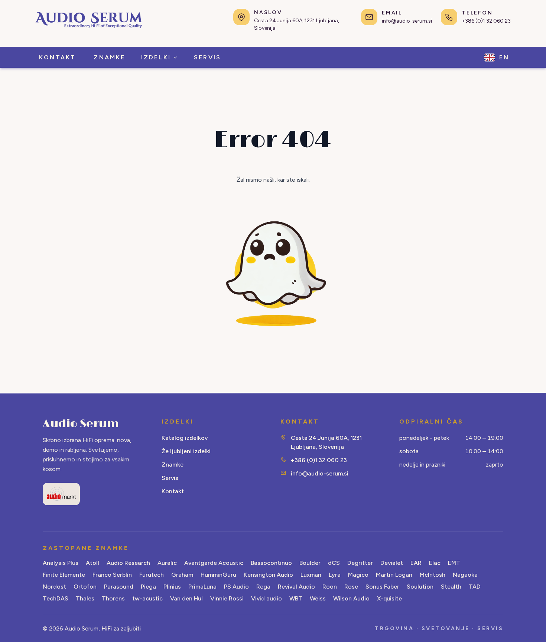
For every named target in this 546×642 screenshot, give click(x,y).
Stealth (451, 586)
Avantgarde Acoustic (213, 562)
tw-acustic (147, 598)
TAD (475, 586)
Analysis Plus (60, 562)
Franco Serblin (112, 574)
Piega (148, 586)
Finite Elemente (64, 574)
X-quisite (389, 598)
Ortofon (85, 586)
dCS (334, 562)
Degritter (360, 562)
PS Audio (236, 586)
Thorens (113, 598)
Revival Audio (296, 586)
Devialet (391, 562)
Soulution (420, 586)
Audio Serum (81, 424)
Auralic (167, 562)
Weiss (318, 598)
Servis (170, 477)
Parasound (118, 586)
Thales (85, 598)
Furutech (151, 574)
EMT (454, 562)
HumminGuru (218, 574)
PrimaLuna (202, 586)
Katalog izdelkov (185, 437)
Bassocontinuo (271, 562)
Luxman (310, 574)
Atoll (92, 562)
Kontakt (173, 491)
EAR (416, 562)
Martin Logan (394, 574)
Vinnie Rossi (227, 598)
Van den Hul (186, 598)
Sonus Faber (382, 586)
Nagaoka (465, 574)
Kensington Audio (268, 574)
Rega (263, 586)
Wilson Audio (351, 598)
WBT (295, 598)
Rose (351, 586)
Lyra (335, 574)
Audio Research (128, 562)
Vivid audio (266, 598)
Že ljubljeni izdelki (186, 451)
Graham (182, 574)
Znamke (172, 464)
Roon (329, 586)
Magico (358, 574)
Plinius (172, 586)
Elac (435, 562)
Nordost (54, 586)
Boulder (310, 562)
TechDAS (55, 598)
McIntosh (432, 574)
